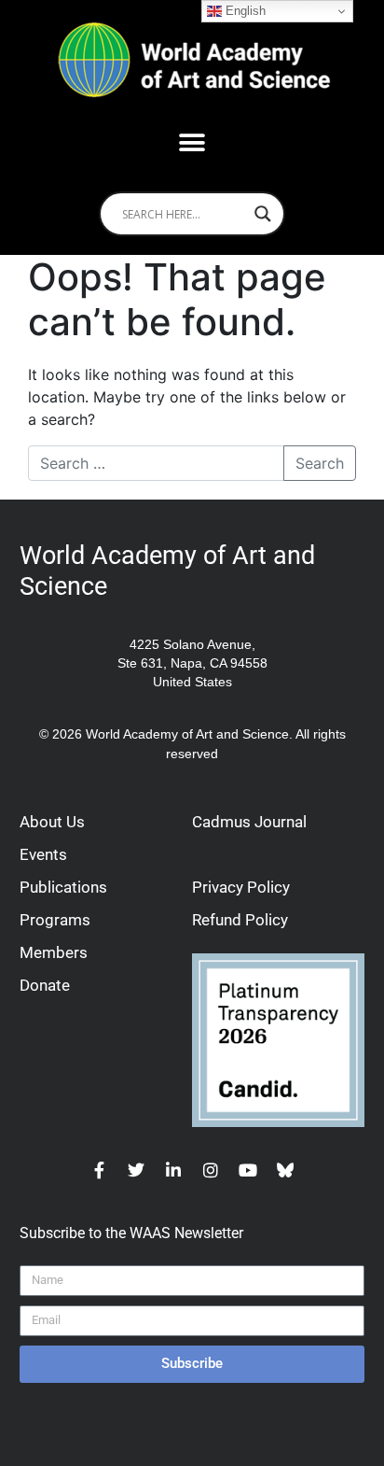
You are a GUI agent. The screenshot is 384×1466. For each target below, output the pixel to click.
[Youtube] (248, 1170)
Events (43, 854)
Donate (45, 985)
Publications (63, 887)
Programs (55, 919)
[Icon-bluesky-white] (285, 1170)
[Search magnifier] (263, 214)
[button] (192, 142)
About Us (52, 821)
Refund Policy (240, 919)
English (244, 11)
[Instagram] (210, 1170)
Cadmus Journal (249, 821)
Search (319, 463)
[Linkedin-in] (173, 1170)
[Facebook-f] (98, 1170)
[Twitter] (136, 1170)
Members (54, 952)
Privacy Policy (241, 887)
